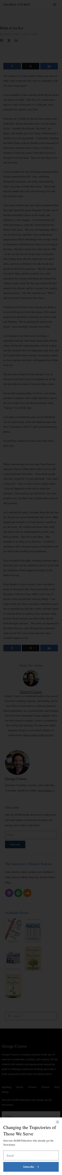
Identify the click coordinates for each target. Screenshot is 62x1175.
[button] (57, 1122)
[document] (31, 587)
